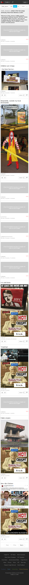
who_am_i (3, 337)
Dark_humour (5, 6)
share (20, 95)
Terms (14, 562)
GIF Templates (20, 557)
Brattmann (3, 39)
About (4, 562)
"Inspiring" (4, 347)
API (18, 562)
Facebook (3, 569)
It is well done (5, 282)
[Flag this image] (26, 95)
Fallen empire (5, 418)
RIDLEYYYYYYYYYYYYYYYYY (7, 236)
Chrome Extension (23, 569)
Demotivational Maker (14, 559)
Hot (11, 6)
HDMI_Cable (4, 388)
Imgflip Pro (6, 554)
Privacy (9, 562)
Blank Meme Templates (10, 557)
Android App (15, 569)
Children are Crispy (7, 66)
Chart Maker (4, 559)
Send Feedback (21, 565)
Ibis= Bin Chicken (7, 483)
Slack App (23, 562)
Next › (21, 545)
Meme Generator (21, 554)
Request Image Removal (10, 565)
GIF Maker (13, 554)
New (15, 6)
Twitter (8, 569)
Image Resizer (24, 559)
